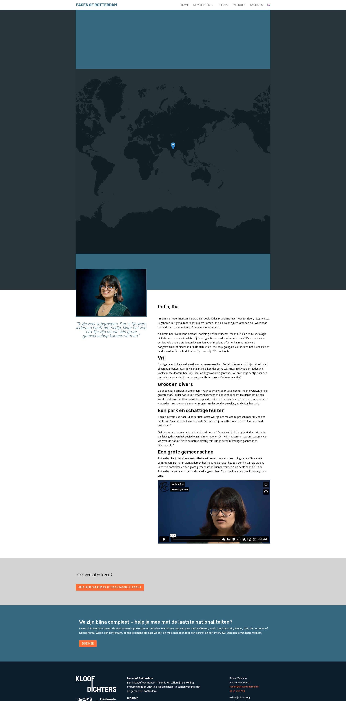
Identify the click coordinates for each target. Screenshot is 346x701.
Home (184, 5)
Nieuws (223, 5)
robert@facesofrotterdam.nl (244, 686)
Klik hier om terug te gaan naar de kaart (110, 587)
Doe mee (88, 643)
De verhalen (201, 5)
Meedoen (239, 5)
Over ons (256, 5)
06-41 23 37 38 (237, 691)
